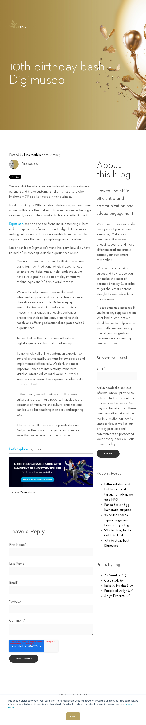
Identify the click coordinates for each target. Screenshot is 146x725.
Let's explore (18, 449)
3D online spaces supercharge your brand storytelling (116, 520)
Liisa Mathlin (32, 155)
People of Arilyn (118, 591)
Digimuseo (16, 224)
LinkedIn (41, 164)
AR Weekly (115, 575)
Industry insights (118, 585)
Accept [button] (73, 716)
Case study (27, 492)
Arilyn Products (117, 596)
